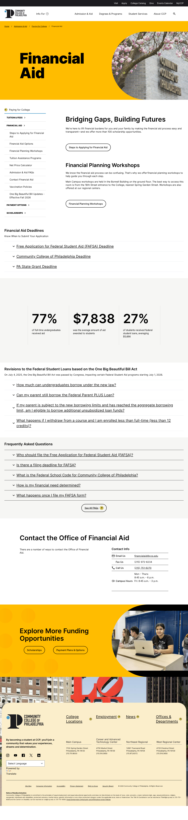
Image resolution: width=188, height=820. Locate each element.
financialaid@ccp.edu (146, 555)
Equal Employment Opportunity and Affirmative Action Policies (89, 799)
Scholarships (34, 650)
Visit (116, 3)
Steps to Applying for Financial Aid (88, 147)
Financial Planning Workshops (86, 203)
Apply (124, 3)
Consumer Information (44, 786)
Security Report (108, 786)
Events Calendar (165, 3)
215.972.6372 (131, 753)
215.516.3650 (101, 753)
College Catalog (138, 3)
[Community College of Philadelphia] (15, 14)
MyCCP (180, 3)
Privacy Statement (76, 786)
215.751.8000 (71, 753)
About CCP (160, 13)
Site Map (28, 786)
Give (151, 3)
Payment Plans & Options (70, 650)
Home (6, 26)
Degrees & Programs (110, 13)
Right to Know (93, 786)
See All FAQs (91, 508)
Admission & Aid (84, 13)
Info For (40, 13)
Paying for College (39, 26)
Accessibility (61, 786)
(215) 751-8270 (142, 567)
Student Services (138, 13)
